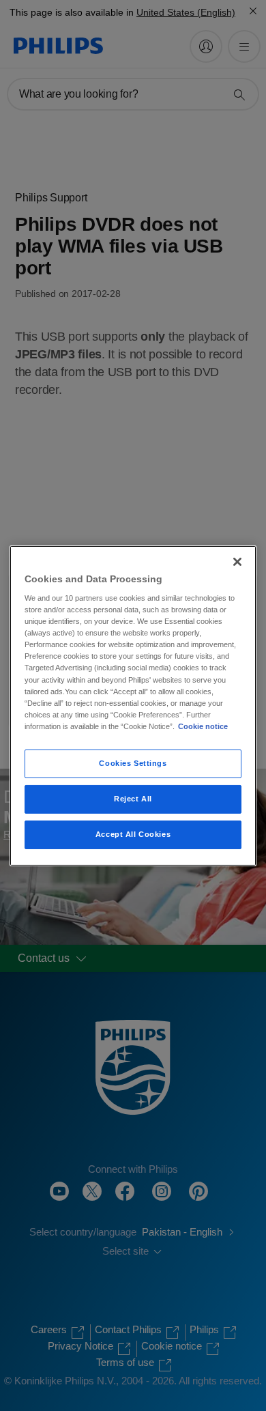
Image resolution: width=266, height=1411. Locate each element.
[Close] (237, 561)
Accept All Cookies (133, 834)
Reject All (133, 799)
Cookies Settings (132, 763)
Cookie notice (203, 726)
